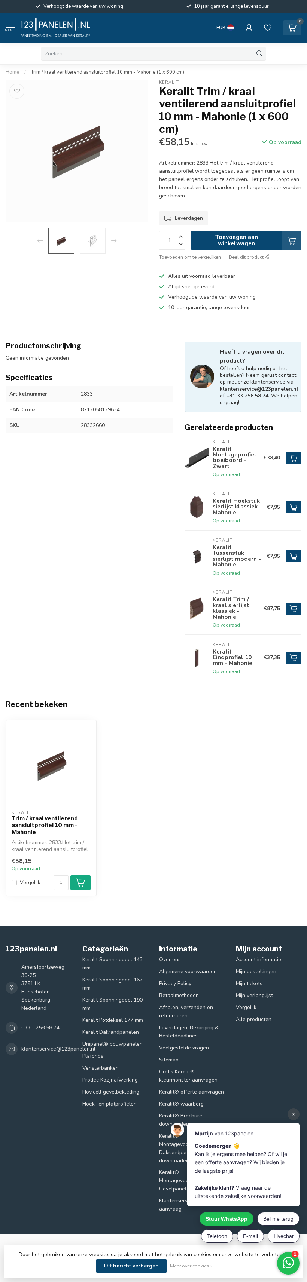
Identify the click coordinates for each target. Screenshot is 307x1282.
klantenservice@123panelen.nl (259, 389)
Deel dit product (247, 257)
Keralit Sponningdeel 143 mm (112, 963)
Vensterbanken (100, 1068)
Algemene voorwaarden (188, 971)
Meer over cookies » (191, 1266)
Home (12, 72)
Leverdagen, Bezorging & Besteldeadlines (189, 1031)
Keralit (169, 82)
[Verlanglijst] (267, 27)
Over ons (170, 959)
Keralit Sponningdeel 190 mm (112, 1004)
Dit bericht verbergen (131, 1265)
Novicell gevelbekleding (110, 1091)
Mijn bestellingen (256, 971)
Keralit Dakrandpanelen (110, 1032)
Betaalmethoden (179, 995)
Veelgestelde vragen (184, 1047)
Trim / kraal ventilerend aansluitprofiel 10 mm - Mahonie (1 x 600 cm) (107, 72)
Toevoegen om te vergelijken (190, 257)
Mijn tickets (249, 983)
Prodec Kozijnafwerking (110, 1079)
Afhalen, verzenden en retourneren (186, 1011)
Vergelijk (30, 882)
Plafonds (92, 1056)
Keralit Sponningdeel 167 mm (112, 984)
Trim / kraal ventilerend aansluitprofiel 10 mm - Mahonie (45, 825)
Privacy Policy (175, 983)
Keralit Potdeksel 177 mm (112, 1020)
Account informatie (258, 959)
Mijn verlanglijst (254, 995)
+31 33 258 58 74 (247, 395)
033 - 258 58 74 (40, 1027)
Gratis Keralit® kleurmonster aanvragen (188, 1075)
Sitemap (169, 1059)
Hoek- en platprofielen (109, 1103)
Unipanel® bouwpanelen (112, 1044)
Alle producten (253, 1019)
